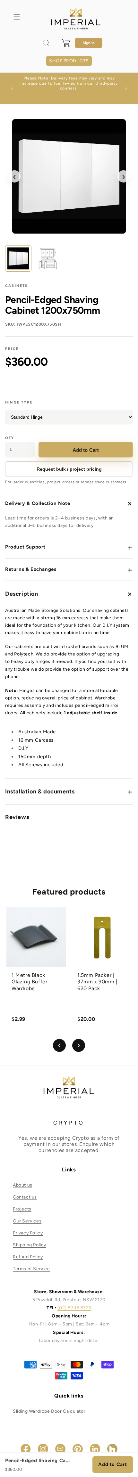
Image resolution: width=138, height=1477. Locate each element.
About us (22, 1185)
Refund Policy (28, 1257)
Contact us (25, 1197)
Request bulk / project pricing (69, 469)
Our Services (27, 1221)
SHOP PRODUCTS (69, 61)
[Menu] (17, 17)
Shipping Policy (29, 1245)
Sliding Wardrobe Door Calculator (49, 1411)
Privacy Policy (28, 1233)
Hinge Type (18, 402)
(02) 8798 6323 (74, 1308)
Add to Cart (86, 449)
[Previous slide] (59, 1045)
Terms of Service (31, 1269)
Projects (22, 1209)
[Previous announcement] (12, 88)
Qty (9, 438)
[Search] (46, 43)
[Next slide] (78, 1045)
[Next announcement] (126, 88)
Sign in (89, 43)
